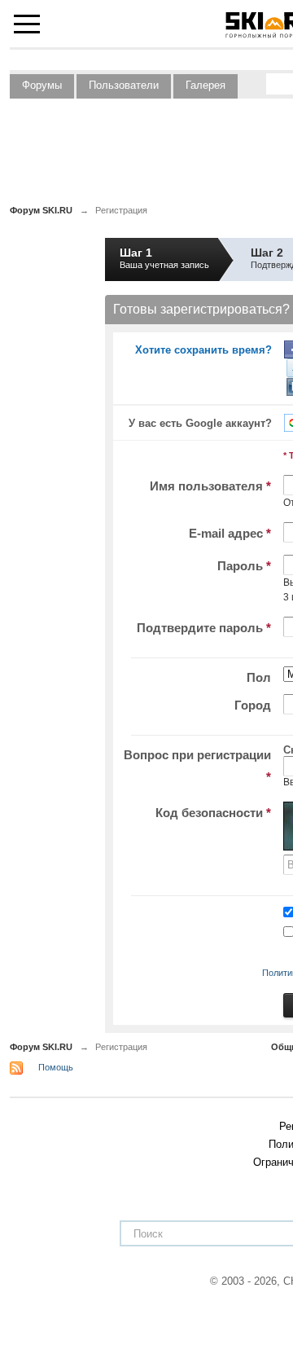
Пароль (244, 566)
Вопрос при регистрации (197, 766)
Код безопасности (213, 813)
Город (252, 705)
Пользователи (124, 85)
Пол (259, 677)
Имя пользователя (210, 486)
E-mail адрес (230, 533)
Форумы (42, 85)
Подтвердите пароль (204, 628)
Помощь (55, 1067)
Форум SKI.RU (41, 1047)
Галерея (205, 85)
